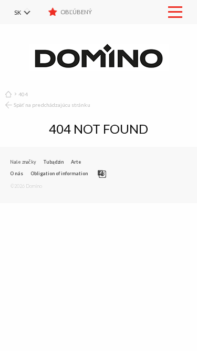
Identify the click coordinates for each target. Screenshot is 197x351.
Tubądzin (53, 162)
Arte (76, 161)
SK (17, 12)
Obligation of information (59, 173)
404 (23, 94)
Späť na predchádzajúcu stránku (52, 105)
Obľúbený (76, 11)
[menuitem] (29, 12)
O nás (16, 173)
